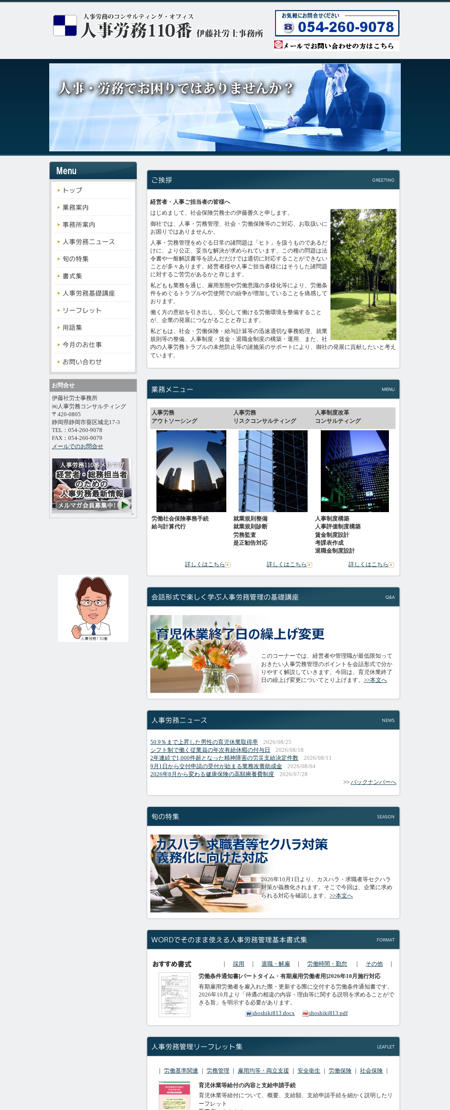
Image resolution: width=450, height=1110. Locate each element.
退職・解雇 (275, 963)
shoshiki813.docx (273, 1013)
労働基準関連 (181, 1070)
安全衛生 (309, 1070)
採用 (238, 963)
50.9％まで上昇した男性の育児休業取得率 (204, 742)
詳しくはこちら (205, 564)
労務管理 (218, 1070)
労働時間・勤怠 (327, 963)
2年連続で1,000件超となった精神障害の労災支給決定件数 (224, 758)
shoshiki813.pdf (328, 1013)
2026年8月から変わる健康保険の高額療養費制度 (212, 774)
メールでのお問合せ (77, 446)
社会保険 (371, 1070)
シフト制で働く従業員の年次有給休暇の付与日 (210, 750)
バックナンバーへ (373, 782)
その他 (374, 963)
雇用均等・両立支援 (263, 1070)
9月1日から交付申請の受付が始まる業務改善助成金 (216, 766)
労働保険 (340, 1070)
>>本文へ (375, 680)
